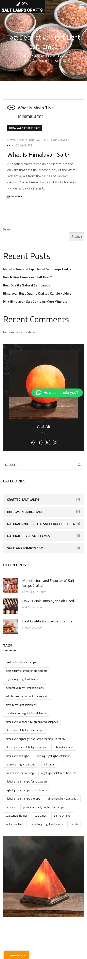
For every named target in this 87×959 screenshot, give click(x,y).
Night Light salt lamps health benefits (27, 790)
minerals (49, 764)
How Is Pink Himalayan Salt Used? (27, 277)
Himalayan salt (64, 747)
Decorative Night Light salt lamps (25, 688)
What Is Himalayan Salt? (38, 154)
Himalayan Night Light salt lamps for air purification (35, 739)
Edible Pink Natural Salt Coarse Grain (27, 696)
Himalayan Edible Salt (24, 128)
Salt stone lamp (15, 824)
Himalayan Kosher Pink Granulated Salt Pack (32, 722)
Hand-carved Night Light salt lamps (26, 713)
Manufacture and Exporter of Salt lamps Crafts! (37, 269)
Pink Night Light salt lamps (63, 798)
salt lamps (41, 815)
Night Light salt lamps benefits (58, 773)
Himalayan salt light (17, 756)
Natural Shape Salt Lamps (28, 536)
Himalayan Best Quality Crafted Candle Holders (37, 293)
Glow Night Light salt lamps (21, 705)
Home (24, 55)
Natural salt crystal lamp (20, 773)
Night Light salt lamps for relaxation (26, 781)
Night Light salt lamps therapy (23, 798)
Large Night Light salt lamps (21, 764)
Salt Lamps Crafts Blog (51, 55)
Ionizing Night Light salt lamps (53, 756)
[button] (57, 393)
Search (7, 229)
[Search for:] (43, 464)
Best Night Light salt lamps (21, 662)
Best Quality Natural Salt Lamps (26, 285)
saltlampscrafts (55, 140)
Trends (74, 824)
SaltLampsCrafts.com (25, 548)
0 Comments (22, 145)
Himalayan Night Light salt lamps (24, 730)
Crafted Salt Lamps (23, 499)
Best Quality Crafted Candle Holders (27, 670)
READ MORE (14, 196)
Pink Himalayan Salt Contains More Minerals (35, 301)
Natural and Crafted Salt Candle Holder (41, 523)
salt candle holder (16, 815)
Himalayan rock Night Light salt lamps (27, 747)
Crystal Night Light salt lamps (22, 679)
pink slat (11, 807)
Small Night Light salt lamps (47, 824)
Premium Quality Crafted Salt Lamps (43, 807)
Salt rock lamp (62, 815)
